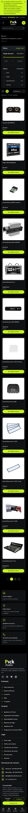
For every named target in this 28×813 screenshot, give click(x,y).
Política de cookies (13, 795)
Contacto (7, 694)
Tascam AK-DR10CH (9, 123)
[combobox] (12, 28)
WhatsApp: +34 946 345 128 (13, 772)
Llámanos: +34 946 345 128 (13, 769)
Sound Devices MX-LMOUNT (11, 242)
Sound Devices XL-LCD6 (10, 521)
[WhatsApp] (15, 676)
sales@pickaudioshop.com (13, 776)
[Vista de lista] (2, 91)
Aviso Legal (7, 740)
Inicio (4, 36)
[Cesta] (24, 23)
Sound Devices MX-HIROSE (11, 322)
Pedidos (15, 811)
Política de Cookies (10, 744)
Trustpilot (7, 701)
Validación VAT (8, 726)
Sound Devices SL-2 (9, 282)
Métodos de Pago (9, 723)
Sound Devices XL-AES (9, 401)
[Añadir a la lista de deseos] (11, 120)
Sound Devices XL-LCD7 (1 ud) (12, 481)
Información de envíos (11, 751)
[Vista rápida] (15, 120)
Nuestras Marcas (9, 691)
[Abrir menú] (3, 23)
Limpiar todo (20, 48)
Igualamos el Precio (10, 712)
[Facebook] (2, 676)
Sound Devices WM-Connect (11, 202)
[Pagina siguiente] (19, 579)
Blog (5, 698)
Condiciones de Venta (11, 747)
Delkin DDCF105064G (9, 162)
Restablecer (20, 53)
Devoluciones (8, 754)
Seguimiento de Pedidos (11, 715)
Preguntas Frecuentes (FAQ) (13, 730)
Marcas (9, 811)
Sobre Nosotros (9, 687)
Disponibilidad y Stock (11, 719)
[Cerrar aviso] (25, 2)
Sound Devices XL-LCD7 (10, 441)
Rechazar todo (7, 799)
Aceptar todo (13, 803)
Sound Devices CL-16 (9, 561)
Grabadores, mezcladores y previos (11, 38)
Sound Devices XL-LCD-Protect (12, 362)
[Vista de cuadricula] (7, 91)
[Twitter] (11, 676)
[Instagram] (7, 676)
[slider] (4, 57)
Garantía (6, 758)
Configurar (19, 799)
